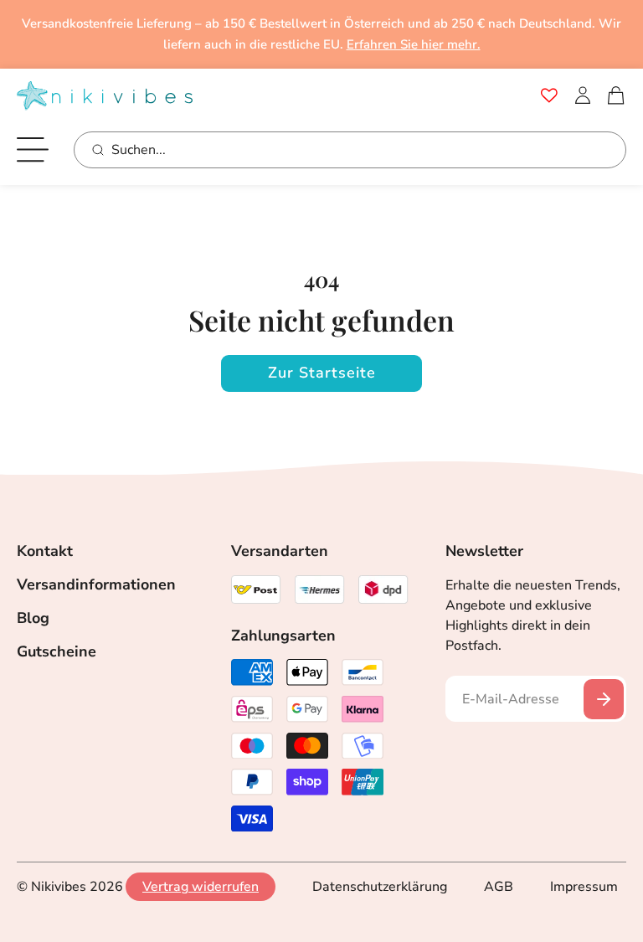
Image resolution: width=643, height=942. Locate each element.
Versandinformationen (96, 584)
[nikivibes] (105, 96)
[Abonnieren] (604, 699)
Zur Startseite (322, 373)
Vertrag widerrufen (200, 887)
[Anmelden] (583, 95)
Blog (33, 618)
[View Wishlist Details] (549, 95)
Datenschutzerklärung (379, 887)
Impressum (584, 887)
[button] (616, 95)
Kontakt (45, 551)
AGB (498, 887)
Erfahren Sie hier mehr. (414, 44)
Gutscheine (56, 651)
